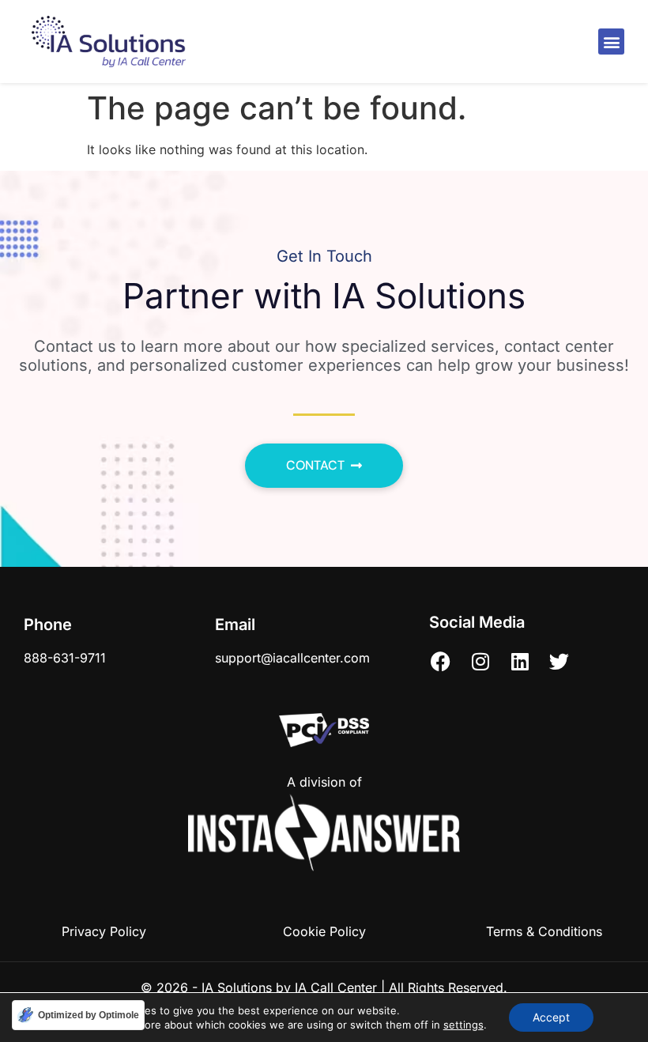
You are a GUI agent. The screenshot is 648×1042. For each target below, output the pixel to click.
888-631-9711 (65, 658)
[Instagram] (480, 661)
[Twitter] (559, 661)
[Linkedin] (520, 661)
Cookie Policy (324, 931)
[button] (611, 41)
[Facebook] (441, 661)
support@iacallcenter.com (292, 658)
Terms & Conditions (544, 931)
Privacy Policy (104, 931)
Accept (551, 1017)
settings (463, 1024)
